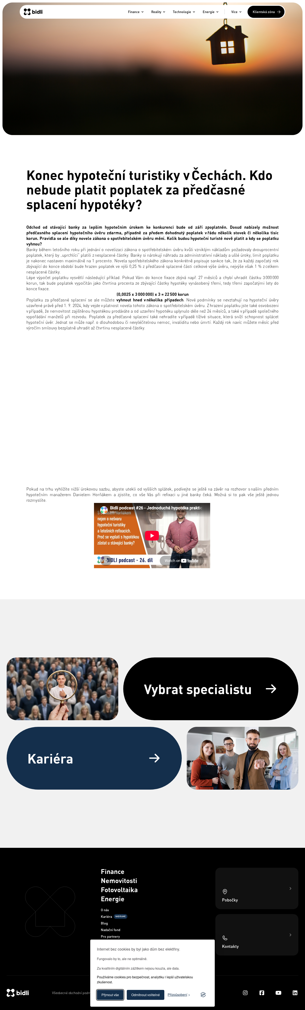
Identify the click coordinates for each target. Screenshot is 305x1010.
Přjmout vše (110, 994)
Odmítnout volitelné (145, 994)
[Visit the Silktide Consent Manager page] (203, 995)
